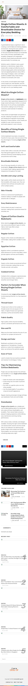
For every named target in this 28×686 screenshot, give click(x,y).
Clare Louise (15, 507)
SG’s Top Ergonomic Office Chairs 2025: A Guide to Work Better (18, 504)
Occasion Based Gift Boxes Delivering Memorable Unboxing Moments (11, 606)
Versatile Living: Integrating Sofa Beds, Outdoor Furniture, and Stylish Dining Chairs (17, 516)
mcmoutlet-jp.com (18, 679)
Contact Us (9, 682)
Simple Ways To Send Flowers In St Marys (12, 628)
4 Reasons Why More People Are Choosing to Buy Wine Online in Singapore (13, 651)
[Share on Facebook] (2, 40)
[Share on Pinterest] (10, 40)
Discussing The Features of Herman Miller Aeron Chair (18, 493)
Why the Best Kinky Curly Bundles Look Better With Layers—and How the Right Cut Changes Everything (14, 558)
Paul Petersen (16, 496)
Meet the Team (18, 682)
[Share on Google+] (7, 40)
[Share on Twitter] (5, 40)
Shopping (3, 603)
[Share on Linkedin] (12, 40)
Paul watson (9, 35)
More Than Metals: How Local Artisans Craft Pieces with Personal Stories (13, 582)
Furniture (3, 21)
